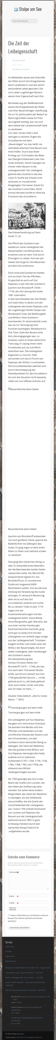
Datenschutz (10, 961)
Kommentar (14, 872)
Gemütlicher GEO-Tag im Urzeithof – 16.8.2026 (24, 972)
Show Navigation (44, 24)
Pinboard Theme (22, 1037)
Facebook (27, 28)
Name (14, 896)
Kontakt (8, 951)
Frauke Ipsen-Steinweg (20, 1018)
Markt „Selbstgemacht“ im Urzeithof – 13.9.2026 (24, 977)
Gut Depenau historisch (20, 69)
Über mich (9, 946)
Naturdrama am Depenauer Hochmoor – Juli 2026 (25, 990)
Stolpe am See (30, 9)
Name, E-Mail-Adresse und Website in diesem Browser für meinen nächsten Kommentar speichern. (28, 918)
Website (12, 909)
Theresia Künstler (18, 60)
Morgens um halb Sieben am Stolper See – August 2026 (27, 967)
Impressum (9, 956)
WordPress (37, 1037)
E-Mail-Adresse (14, 905)
